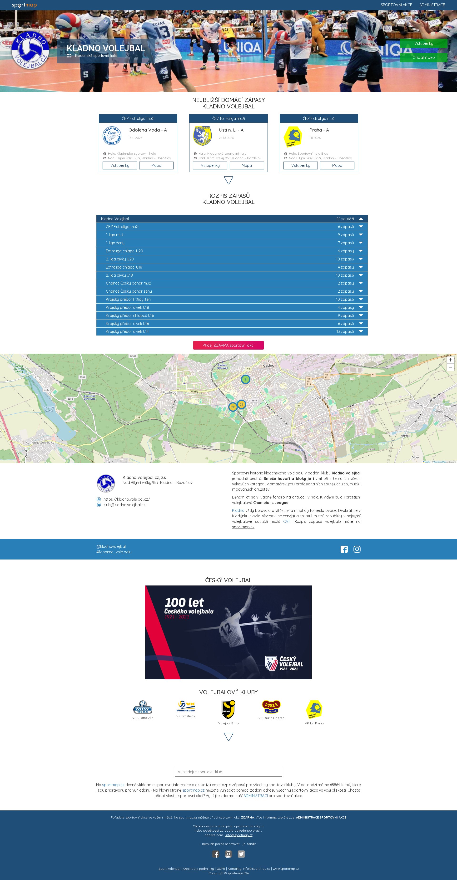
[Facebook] (216, 853)
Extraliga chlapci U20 (230, 251)
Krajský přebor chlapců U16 (230, 315)
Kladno (238, 510)
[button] (245, 379)
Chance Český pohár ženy (230, 291)
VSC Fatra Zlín (142, 718)
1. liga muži (230, 234)
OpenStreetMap (439, 461)
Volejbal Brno (228, 723)
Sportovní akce (396, 4)
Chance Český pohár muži (230, 283)
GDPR (221, 868)
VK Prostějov (185, 716)
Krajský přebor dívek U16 (230, 323)
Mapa (156, 165)
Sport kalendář (170, 868)
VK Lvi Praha (314, 723)
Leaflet (427, 461)
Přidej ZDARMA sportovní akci (228, 345)
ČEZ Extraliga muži (230, 226)
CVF (287, 521)
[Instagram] (229, 853)
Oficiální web (423, 57)
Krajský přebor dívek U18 (230, 307)
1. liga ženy (230, 242)
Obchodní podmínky (198, 868)
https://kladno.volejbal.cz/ (127, 499)
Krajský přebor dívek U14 (230, 331)
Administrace (432, 4)
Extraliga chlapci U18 (230, 267)
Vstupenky (423, 43)
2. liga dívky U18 (230, 275)
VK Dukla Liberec (271, 718)
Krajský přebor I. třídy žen (230, 299)
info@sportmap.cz (239, 835)
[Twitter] (241, 853)
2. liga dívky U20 (230, 259)
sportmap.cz (113, 784)
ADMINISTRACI (255, 795)
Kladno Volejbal (227, 218)
